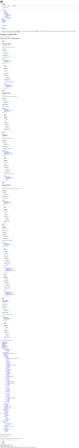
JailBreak (7, 361)
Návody (6, 277)
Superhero (7, 391)
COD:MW (7, 394)
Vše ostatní (5, 430)
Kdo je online (4, 345)
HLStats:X (3, 18)
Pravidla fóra (4, 20)
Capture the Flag (8, 389)
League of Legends (8, 423)
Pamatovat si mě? (5, 7)
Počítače (5, 427)
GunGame (7, 379)
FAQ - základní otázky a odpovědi (9, 353)
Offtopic (3, 421)
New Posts (5, 10)
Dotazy (5, 402)
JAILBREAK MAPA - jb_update (7, 240)
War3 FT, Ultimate (8, 369)
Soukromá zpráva (6, 61)
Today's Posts (8, 17)
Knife (6, 368)
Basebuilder (7, 371)
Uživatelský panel (4, 342)
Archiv (5, 68)
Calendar (5, 12)
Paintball (7, 378)
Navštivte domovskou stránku (10, 270)
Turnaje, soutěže (4, 348)
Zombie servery (8, 366)
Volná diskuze (5, 300)
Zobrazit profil (6, 60)
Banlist (3, 19)
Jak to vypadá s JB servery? (7, 314)
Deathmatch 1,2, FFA (9, 373)
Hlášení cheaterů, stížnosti (8, 406)
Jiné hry (5, 422)
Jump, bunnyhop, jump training (10, 381)
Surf (6, 386)
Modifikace (5, 135)
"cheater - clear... (4, 198)
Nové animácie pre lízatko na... (6, 148)
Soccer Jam (7, 384)
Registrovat (3, 3)
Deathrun (7, 374)
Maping (4, 227)
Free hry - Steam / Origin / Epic (8, 425)
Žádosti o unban (6, 404)
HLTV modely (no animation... (8, 173)
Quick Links (6, 16)
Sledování (3, 344)
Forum (3, 9)
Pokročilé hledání (4, 25)
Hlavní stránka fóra (5, 346)
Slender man (7, 401)
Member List (8, 13)
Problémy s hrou (6, 93)
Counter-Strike (4, 409)
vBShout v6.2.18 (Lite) (10, 447)
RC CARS (7, 399)
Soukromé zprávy (4, 343)
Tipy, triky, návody (6, 43)
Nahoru (11, 340)
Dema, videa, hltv (6, 185)
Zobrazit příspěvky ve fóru (10, 85)
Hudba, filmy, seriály (7, 429)
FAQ (4, 11)
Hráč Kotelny (8, 350)
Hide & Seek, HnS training (10, 376)
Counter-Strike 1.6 (6, 356)
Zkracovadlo (4, 21)
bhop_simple (6, 264)
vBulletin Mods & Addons (18, 447)
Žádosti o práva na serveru (8, 407)
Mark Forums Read (8, 15)
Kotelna (3, 441)
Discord (5, 354)
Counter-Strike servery (5, 352)
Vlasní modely (6, 288)
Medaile (3, 22)
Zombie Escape (8, 363)
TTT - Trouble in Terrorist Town (10, 397)
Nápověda (3, 4)
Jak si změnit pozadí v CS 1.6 (9, 81)
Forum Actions (6, 14)
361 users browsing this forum (10, 438)
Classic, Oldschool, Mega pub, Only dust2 (12, 358)
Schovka (7, 396)
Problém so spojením (5, 106)
